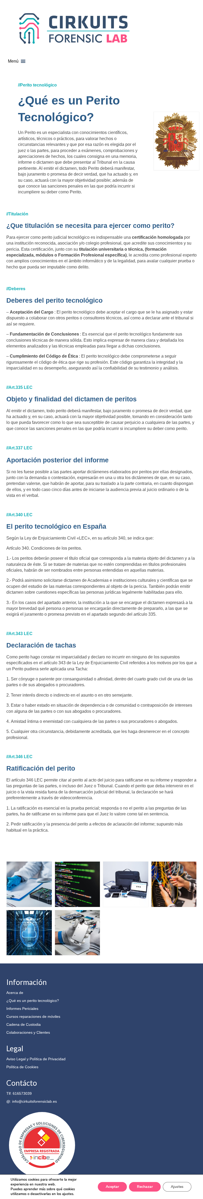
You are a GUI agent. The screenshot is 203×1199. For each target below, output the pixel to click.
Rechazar (145, 1186)
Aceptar (112, 1186)
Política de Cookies (22, 1067)
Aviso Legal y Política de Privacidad (36, 1059)
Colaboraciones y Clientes (28, 1032)
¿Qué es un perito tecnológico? (32, 1000)
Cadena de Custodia (23, 1024)
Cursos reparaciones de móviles (33, 1016)
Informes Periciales (22, 1008)
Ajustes (177, 1186)
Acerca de (14, 993)
